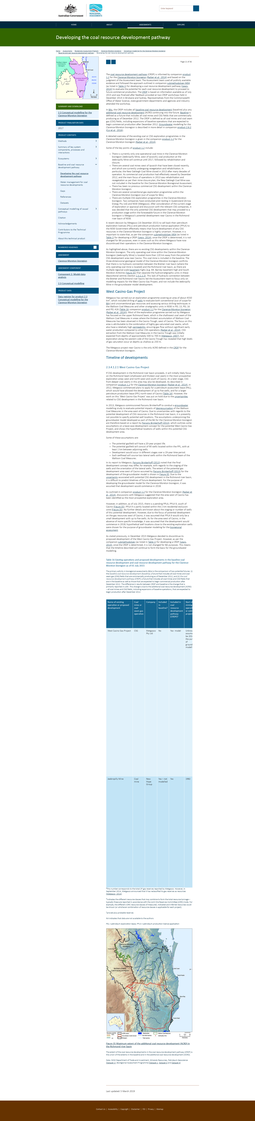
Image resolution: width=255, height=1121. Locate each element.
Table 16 (124, 309)
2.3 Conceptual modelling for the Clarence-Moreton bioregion (75, 114)
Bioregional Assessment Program (87, 51)
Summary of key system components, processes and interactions (71, 150)
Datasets (64, 203)
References (65, 197)
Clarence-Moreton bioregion (111, 51)
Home (74, 24)
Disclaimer (135, 1109)
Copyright (124, 1109)
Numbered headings (68, 247)
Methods (62, 141)
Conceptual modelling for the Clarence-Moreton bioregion (144, 51)
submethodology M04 (178, 83)
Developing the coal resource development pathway (74, 175)
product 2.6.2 (184, 127)
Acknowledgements (67, 224)
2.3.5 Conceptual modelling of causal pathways (96, 208)
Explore (181, 24)
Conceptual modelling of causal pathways (73, 210)
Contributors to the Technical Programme (72, 231)
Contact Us (100, 1109)
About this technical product (71, 238)
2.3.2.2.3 (140, 276)
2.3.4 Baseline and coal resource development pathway (96, 164)
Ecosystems (63, 159)
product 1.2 (168, 139)
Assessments (145, 24)
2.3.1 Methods (96, 140)
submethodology (126, 542)
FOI (144, 1109)
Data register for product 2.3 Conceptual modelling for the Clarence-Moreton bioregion (73, 299)
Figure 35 (130, 273)
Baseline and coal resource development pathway (76, 53)
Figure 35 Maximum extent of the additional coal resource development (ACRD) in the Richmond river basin (148, 1045)
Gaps (62, 191)
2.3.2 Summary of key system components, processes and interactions (96, 146)
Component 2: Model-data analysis (71, 276)
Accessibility (113, 1109)
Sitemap (159, 1109)
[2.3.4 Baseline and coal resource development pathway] (108, 62)
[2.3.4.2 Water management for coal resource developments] (113, 62)
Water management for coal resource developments (74, 183)
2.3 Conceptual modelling (71, 283)
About (109, 24)
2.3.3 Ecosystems (96, 158)
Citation (62, 218)
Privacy (151, 1109)
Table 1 (122, 86)
